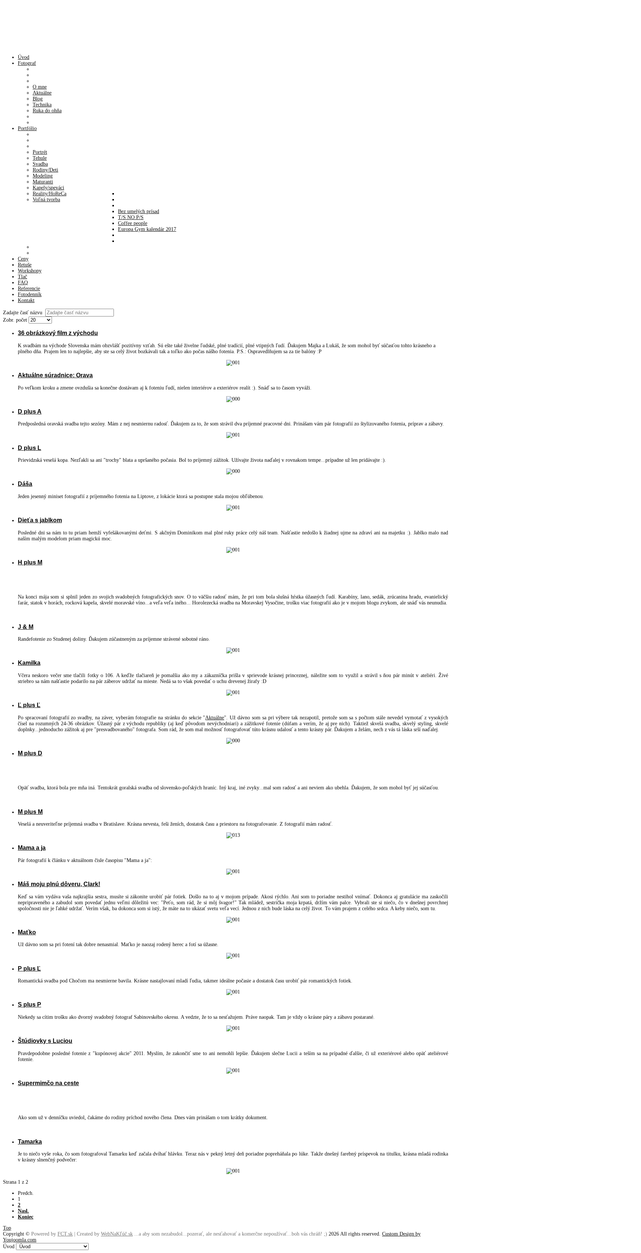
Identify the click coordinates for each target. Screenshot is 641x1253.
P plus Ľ (29, 968)
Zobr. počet (16, 320)
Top (7, 1228)
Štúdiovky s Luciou (45, 1040)
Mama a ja (32, 847)
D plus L (29, 447)
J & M (25, 626)
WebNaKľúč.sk (117, 1234)
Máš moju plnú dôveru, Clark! (59, 884)
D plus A (30, 411)
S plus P (29, 1004)
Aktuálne (214, 717)
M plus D (30, 753)
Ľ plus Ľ (29, 705)
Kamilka (29, 662)
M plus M (30, 811)
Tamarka (30, 1141)
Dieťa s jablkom (40, 520)
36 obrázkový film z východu (58, 332)
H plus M (30, 562)
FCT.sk (65, 1234)
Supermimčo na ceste (48, 1083)
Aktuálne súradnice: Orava (55, 375)
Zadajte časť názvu (24, 312)
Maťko (27, 932)
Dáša (25, 483)
